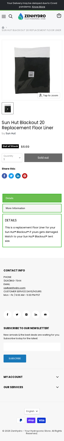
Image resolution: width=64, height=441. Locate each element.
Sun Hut (11, 133)
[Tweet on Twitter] (11, 176)
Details (9, 198)
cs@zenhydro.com (14, 288)
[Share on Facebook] (4, 176)
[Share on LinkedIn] (18, 176)
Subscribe (15, 358)
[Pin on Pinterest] (24, 176)
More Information (15, 208)
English (30, 411)
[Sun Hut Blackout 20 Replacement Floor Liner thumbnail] (7, 108)
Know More (38, 6)
